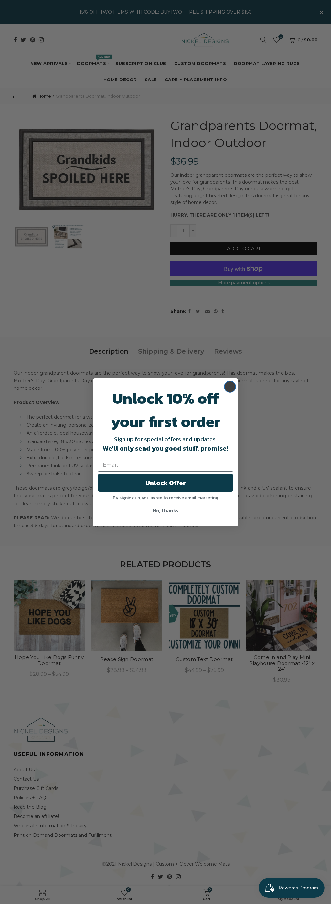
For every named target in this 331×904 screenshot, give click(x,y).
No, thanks (165, 510)
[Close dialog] (230, 386)
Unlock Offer (165, 483)
